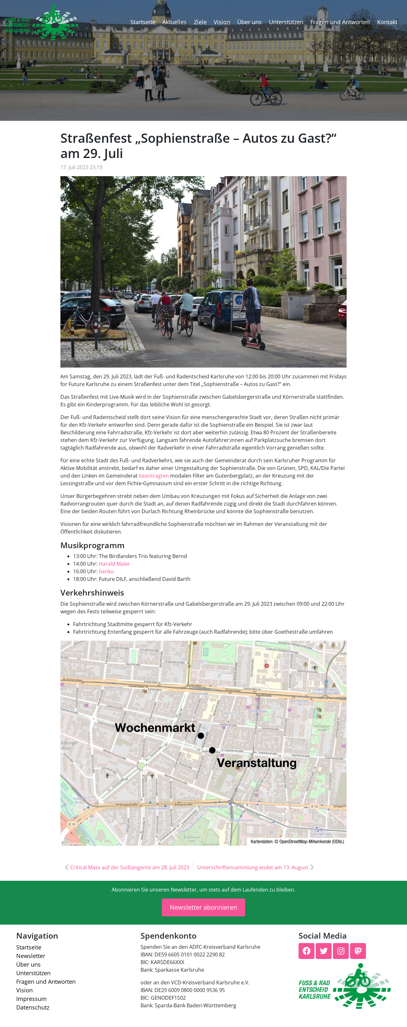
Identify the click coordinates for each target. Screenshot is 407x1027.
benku (106, 571)
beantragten (154, 475)
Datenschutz (32, 1007)
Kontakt (387, 22)
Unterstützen (286, 22)
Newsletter (30, 956)
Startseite (142, 22)
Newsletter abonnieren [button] (203, 907)
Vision (222, 22)
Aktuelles (174, 22)
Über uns (249, 22)
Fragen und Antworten (340, 22)
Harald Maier (114, 563)
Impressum (31, 999)
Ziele (200, 22)
